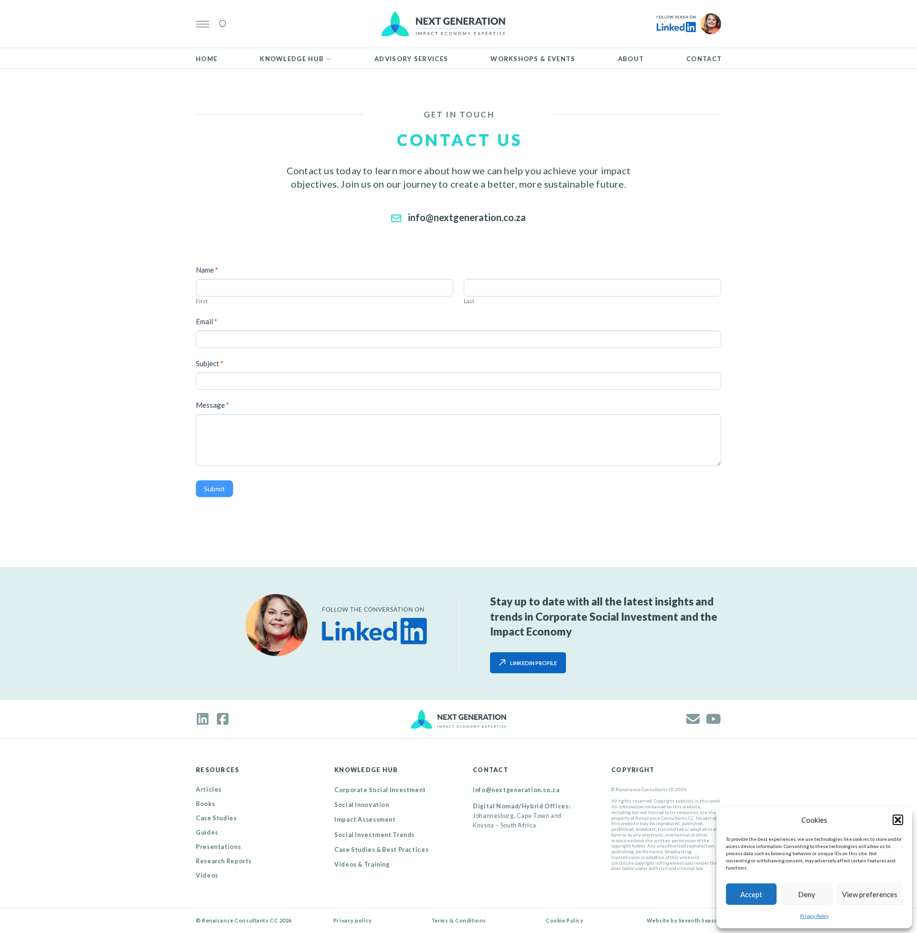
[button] (898, 820)
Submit (214, 489)
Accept (751, 894)
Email (206, 321)
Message (212, 405)
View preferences (869, 894)
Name (207, 269)
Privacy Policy (814, 916)
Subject (210, 363)
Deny (806, 894)
